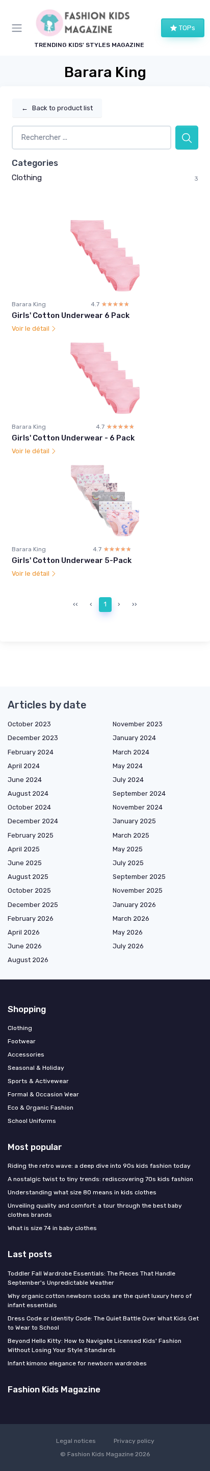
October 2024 (29, 807)
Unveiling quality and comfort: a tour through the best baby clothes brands (95, 1210)
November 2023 (138, 724)
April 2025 (24, 849)
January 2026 (134, 905)
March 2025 (131, 835)
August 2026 (28, 960)
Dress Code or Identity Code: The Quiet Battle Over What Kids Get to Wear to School (103, 1323)
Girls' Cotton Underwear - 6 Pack (73, 438)
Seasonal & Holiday (36, 1067)
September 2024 (139, 793)
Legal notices (76, 1440)
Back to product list (57, 108)
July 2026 (128, 946)
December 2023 (33, 738)
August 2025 (28, 876)
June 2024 (25, 779)
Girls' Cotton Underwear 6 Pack (70, 315)
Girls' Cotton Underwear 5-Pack (72, 560)
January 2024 (134, 738)
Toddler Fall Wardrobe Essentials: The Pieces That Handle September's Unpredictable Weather (91, 1278)
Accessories (26, 1054)
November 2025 (138, 890)
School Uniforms (32, 1120)
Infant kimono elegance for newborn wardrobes (77, 1363)
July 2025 (128, 863)
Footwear (22, 1041)
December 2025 (33, 905)
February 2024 (31, 752)
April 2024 (24, 766)
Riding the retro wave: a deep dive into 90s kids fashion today (99, 1165)
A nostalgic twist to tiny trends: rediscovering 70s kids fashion (100, 1179)
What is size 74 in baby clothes (52, 1228)
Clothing (27, 177)
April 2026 (24, 932)
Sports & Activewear (38, 1081)
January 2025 (134, 821)
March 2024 (131, 752)
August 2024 (28, 793)
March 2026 (131, 918)
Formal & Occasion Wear (43, 1094)
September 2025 (139, 876)
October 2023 (29, 724)
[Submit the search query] (186, 138)
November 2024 (138, 807)
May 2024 (128, 766)
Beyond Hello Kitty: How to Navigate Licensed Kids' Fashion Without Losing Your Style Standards (94, 1345)
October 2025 (29, 890)
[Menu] (19, 28)
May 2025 (128, 849)
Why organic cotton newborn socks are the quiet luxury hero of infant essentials (100, 1300)
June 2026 (25, 946)
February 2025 (31, 835)
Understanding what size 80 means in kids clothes (82, 1192)
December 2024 (33, 821)
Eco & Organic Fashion (40, 1107)
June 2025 (25, 863)
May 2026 (128, 932)
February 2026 (31, 918)
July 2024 (128, 779)
